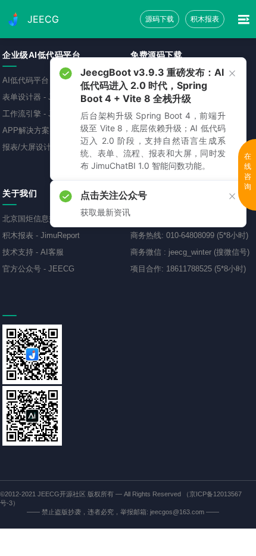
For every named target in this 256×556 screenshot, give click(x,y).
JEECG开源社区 (62, 494)
